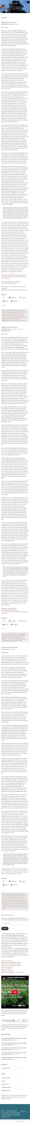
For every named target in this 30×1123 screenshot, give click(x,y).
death (24, 312)
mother (4, 317)
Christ (18, 312)
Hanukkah (4, 637)
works (23, 320)
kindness (4, 638)
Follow (5, 928)
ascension (13, 312)
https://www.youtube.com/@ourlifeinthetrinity (14, 290)
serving (16, 638)
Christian (8, 895)
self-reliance (22, 905)
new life (19, 898)
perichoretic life (6, 900)
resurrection (12, 318)
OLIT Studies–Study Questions (11, 1113)
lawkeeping (16, 315)
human (16, 313)
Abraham (4, 312)
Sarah (11, 320)
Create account (6, 1078)
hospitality (17, 637)
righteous (17, 318)
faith (3, 313)
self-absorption (19, 903)
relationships (24, 902)
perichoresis (24, 898)
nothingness (13, 317)
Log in (3, 1081)
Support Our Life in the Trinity (11, 1115)
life (20, 315)
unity (9, 640)
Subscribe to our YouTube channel (11, 966)
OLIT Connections (6, 961)
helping (12, 637)
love (8, 638)
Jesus (9, 315)
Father (6, 313)
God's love (22, 635)
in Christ (19, 897)
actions (4, 635)
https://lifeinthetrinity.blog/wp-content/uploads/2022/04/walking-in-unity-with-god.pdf (14, 611)
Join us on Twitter (6, 969)
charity (8, 635)
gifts (18, 635)
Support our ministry (7, 970)
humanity (21, 313)
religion (4, 903)
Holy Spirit (13, 897)
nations (8, 317)
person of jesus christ (15, 900)
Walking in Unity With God (9, 327)
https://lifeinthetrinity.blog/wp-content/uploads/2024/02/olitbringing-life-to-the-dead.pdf (14, 276)
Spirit (19, 638)
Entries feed (5, 1084)
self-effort (9, 905)
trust (26, 907)
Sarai (14, 320)
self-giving (15, 905)
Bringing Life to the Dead (8, 22)
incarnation (5, 315)
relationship (5, 318)
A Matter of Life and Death (9, 647)
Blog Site (17, 310)
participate (20, 317)
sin (17, 320)
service (11, 638)
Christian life (14, 895)
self (14, 903)
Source (7, 907)
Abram (8, 312)
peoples (25, 317)
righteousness (5, 320)
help (9, 637)
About (3, 1111)
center (3, 895)
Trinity (17, 907)
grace (13, 313)
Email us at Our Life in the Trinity (10, 964)
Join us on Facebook (7, 967)
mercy (23, 315)
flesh (9, 313)
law (12, 315)
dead (21, 312)
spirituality (12, 907)
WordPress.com (6, 1090)
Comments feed (6, 1087)
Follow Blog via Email (7, 915)
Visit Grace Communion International (12, 972)
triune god (21, 907)
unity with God (14, 640)
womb (20, 320)
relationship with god (14, 902)
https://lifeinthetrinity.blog (8, 283)
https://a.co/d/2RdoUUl (7, 956)
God (25, 895)
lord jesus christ (10, 898)
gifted (15, 635)
